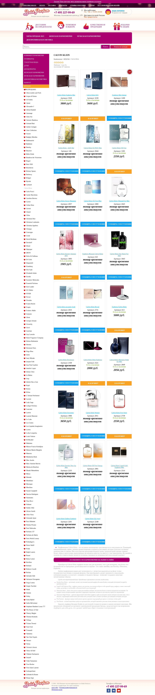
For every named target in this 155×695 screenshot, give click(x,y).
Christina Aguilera (31, 225)
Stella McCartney (31, 603)
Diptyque (28, 249)
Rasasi (27, 555)
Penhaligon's (29, 542)
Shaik (27, 589)
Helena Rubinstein (31, 341)
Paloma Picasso (30, 525)
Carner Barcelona (31, 195)
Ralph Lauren (30, 552)
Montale (28, 477)
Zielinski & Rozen (31, 674)
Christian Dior (30, 219)
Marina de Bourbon (32, 467)
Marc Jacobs (29, 460)
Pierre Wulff (29, 545)
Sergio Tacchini (30, 586)
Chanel (28, 212)
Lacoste (28, 399)
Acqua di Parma (31, 96)
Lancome (28, 409)
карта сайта (55, 687)
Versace (28, 640)
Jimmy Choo (29, 372)
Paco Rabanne (30, 521)
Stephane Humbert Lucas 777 (35, 606)
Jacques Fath (29, 361)
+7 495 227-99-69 (64, 12)
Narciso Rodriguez (31, 494)
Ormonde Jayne (30, 518)
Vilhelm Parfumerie (32, 654)
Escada (28, 276)
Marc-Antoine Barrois (32, 464)
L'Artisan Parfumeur (32, 395)
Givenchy (28, 324)
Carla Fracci (29, 191)
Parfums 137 (29, 532)
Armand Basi (30, 123)
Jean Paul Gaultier (31, 365)
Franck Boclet (30, 304)
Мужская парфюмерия (89, 36)
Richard (28, 566)
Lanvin (28, 412)
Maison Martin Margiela (33, 450)
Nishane (28, 504)
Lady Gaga (29, 402)
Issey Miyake (30, 358)
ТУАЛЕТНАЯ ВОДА (31, 62)
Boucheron (29, 168)
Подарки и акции (125, 26)
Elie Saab (28, 270)
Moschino (28, 487)
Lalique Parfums (31, 406)
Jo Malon (28, 375)
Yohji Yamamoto (31, 661)
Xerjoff (28, 657)
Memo (27, 474)
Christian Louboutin (32, 222)
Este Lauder (29, 287)
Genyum (28, 314)
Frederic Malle (30, 310)
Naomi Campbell (31, 491)
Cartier (28, 202)
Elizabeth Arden (31, 273)
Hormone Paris (30, 348)
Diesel (27, 246)
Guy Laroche (30, 334)
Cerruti (28, 208)
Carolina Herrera (31, 198)
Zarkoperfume (30, 671)
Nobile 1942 (29, 508)
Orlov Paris (29, 515)
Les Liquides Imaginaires (33, 426)
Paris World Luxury (32, 538)
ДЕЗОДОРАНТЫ (30, 69)
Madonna (28, 443)
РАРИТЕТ (27, 83)
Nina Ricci (29, 501)
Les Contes (29, 423)
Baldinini (28, 144)
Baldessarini (29, 140)
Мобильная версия (57, 689)
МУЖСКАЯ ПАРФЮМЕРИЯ (34, 76)
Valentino (28, 634)
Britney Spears (30, 171)
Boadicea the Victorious (33, 157)
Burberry (28, 174)
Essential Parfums (31, 283)
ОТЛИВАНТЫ (29, 59)
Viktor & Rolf (30, 651)
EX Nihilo (29, 290)
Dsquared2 (29, 263)
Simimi (28, 593)
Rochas (28, 572)
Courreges (29, 232)
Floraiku (28, 300)
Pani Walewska (30, 528)
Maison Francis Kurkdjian (34, 446)
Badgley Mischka (31, 137)
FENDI (28, 293)
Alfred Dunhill (30, 110)
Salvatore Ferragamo (32, 579)
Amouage (28, 113)
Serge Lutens (30, 583)
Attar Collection (31, 130)
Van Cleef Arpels (31, 637)
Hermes (28, 344)
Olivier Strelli (30, 511)
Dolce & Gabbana (31, 256)
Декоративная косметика (39, 40)
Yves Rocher (29, 664)
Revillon (28, 562)
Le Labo (28, 419)
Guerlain (28, 331)
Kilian (27, 392)
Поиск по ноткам (120, 47)
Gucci (27, 327)
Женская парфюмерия (60, 36)
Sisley (27, 596)
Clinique (28, 229)
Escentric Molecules (32, 280)
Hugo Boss (29, 351)
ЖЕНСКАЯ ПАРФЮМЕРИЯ (34, 72)
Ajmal (27, 103)
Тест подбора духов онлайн (108, 5)
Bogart (28, 161)
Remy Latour (30, 559)
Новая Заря (29, 678)
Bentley (28, 147)
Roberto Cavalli (30, 569)
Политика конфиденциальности (68, 687)
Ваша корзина (118, 11)
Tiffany (28, 620)
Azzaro (28, 134)
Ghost (27, 317)
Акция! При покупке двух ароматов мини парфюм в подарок (77, 1)
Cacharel (28, 185)
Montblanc (29, 481)
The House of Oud (31, 610)
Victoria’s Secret (31, 647)
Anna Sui (28, 117)
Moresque (28, 484)
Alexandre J (29, 106)
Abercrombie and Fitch (33, 93)
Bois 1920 (29, 164)
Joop (27, 378)
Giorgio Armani (30, 321)
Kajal (27, 385)
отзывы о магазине (78, 5)
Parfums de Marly (31, 535)
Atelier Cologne (30, 127)
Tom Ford (29, 627)
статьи (91, 5)
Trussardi (28, 630)
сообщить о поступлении (119, 118)
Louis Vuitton (30, 436)
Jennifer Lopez (30, 368)
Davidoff (28, 242)
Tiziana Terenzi (30, 623)
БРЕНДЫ (27, 86)
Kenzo (27, 389)
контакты (63, 5)
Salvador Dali (30, 576)
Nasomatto (29, 498)
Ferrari (28, 297)
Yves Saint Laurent (31, 668)
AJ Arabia (29, 100)
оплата (42, 5)
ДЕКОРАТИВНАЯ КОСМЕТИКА (35, 79)
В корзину (66, 118)
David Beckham (30, 239)
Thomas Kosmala (31, 617)
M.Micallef (29, 440)
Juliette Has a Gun (31, 382)
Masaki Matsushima (32, 470)
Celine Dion (29, 205)
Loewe (28, 429)
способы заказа (29, 5)
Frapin (27, 307)
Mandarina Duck (31, 457)
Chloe (27, 215)
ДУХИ (26, 66)
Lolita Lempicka (31, 433)
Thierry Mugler (30, 613)
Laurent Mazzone (31, 416)
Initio (27, 355)
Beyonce (28, 151)
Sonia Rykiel (29, 600)
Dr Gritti (28, 259)
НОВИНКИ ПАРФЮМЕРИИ (34, 55)
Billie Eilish (29, 154)
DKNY (28, 253)
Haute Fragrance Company (34, 338)
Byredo (28, 181)
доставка (52, 5)
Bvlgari (28, 178)
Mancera (28, 453)
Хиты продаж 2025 (35, 36)
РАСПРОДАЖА (30, 89)
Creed (27, 236)
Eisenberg (29, 266)
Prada (27, 549)
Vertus (27, 644)
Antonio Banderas (31, 120)
